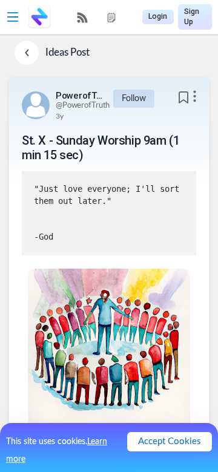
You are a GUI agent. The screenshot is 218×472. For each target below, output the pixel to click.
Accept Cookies (169, 441)
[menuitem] (82, 17)
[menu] (96, 17)
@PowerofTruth (83, 106)
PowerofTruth (80, 95)
